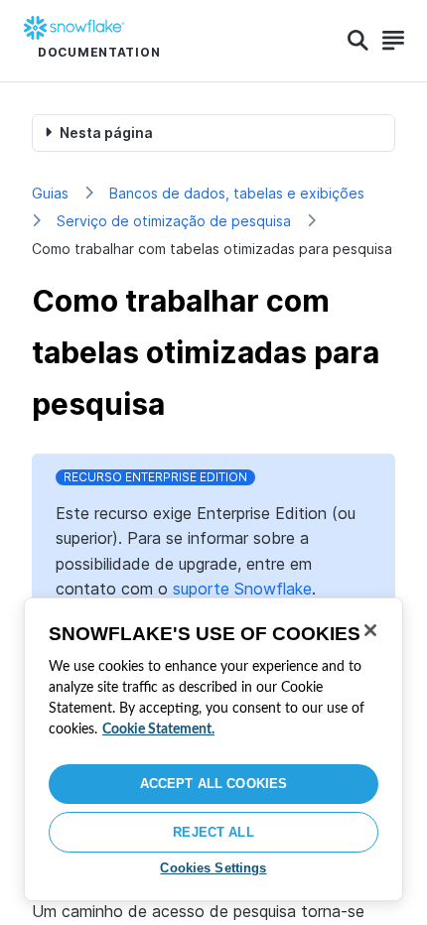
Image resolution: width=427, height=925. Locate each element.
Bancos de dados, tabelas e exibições (236, 193)
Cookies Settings (213, 867)
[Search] (358, 41)
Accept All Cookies (213, 783)
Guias (50, 193)
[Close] (370, 630)
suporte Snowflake (242, 588)
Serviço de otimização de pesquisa (174, 220)
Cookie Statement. (158, 729)
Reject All (213, 832)
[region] (213, 749)
